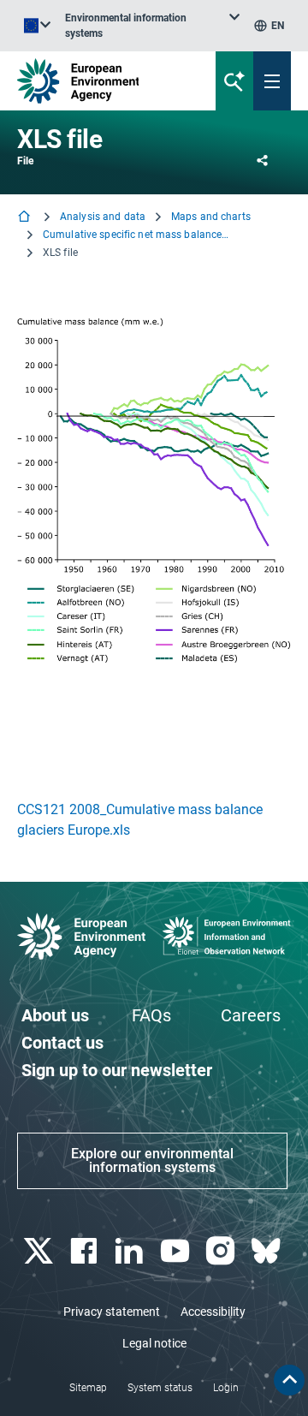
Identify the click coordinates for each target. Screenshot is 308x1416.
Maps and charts (211, 217)
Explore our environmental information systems (152, 1160)
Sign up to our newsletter (116, 1070)
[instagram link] (222, 1251)
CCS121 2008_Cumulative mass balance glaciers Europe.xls (140, 819)
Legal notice (154, 1343)
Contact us (62, 1042)
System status (159, 1388)
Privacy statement (111, 1311)
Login (226, 1388)
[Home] (25, 218)
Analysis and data (102, 217)
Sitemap (88, 1388)
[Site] (104, 81)
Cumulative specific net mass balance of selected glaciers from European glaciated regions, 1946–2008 (137, 235)
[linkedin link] (131, 1251)
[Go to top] (289, 1380)
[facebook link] (85, 1251)
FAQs (151, 1015)
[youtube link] (176, 1251)
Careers (251, 1015)
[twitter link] (40, 1251)
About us (55, 1015)
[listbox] (152, 25)
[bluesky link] (268, 1251)
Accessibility (213, 1311)
